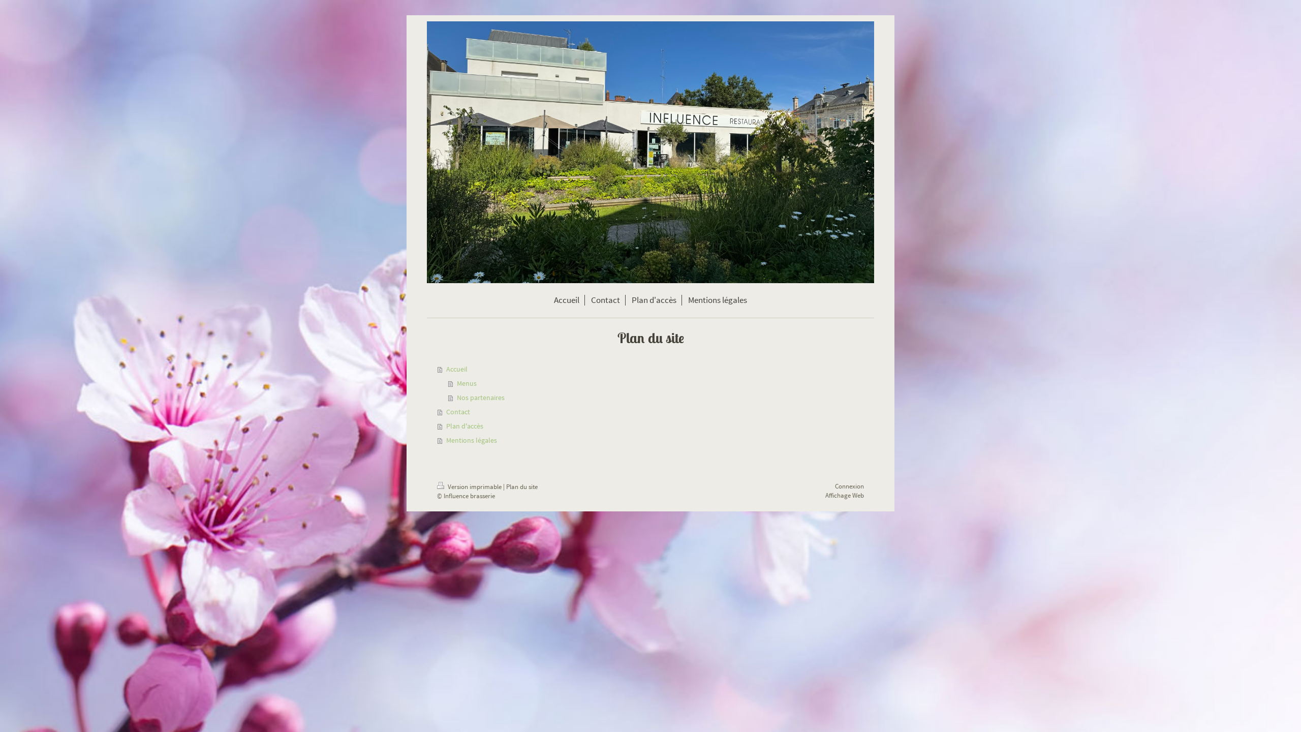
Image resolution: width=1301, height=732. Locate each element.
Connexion (849, 486)
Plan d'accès (464, 426)
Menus (467, 383)
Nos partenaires (481, 397)
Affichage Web (844, 495)
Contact (458, 411)
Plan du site (522, 486)
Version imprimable (474, 486)
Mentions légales (471, 440)
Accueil (457, 369)
